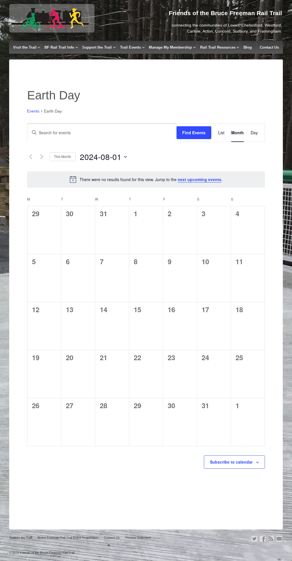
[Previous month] (30, 156)
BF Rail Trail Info (59, 47)
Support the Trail (97, 47)
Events (33, 111)
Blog (248, 47)
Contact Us (269, 47)
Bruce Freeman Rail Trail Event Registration (68, 537)
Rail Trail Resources (218, 47)
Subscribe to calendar (231, 462)
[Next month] (41, 156)
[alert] (146, 179)
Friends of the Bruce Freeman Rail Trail (46, 552)
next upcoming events (199, 179)
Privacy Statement (138, 537)
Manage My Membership (170, 47)
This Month (62, 156)
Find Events (194, 132)
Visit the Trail (24, 47)
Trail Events (130, 47)
